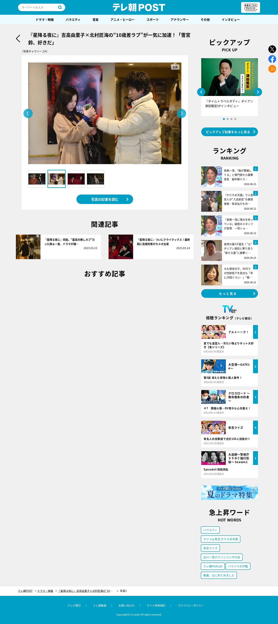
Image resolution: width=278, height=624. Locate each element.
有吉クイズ (210, 548)
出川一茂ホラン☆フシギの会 (221, 557)
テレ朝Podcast (212, 566)
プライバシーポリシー (191, 605)
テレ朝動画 (99, 605)
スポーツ (153, 19)
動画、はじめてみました (219, 575)
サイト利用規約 (156, 605)
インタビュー (231, 19)
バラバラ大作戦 (238, 566)
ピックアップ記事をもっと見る (228, 132)
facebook (272, 59)
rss (272, 69)
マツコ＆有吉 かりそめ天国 (220, 539)
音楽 (95, 19)
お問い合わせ (126, 605)
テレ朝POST (139, 7)
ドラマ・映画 (45, 19)
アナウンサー (180, 19)
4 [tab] (235, 119)
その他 (205, 19)
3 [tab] (231, 119)
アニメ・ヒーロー (122, 19)
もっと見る (228, 293)
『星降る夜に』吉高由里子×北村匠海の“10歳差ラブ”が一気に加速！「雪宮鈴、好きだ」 (88, 590)
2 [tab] (228, 119)
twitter (272, 49)
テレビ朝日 (74, 605)
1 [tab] (224, 119)
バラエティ (73, 19)
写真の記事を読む (104, 199)
